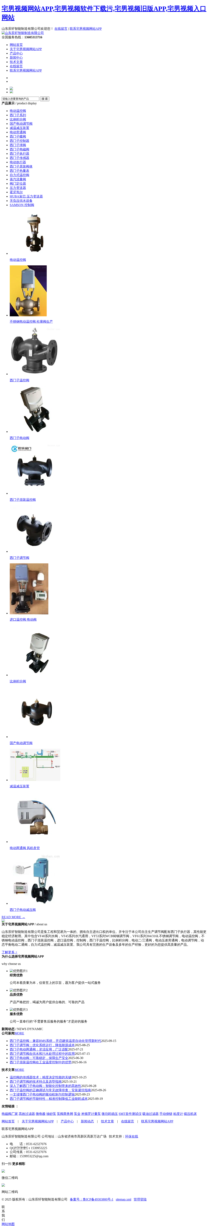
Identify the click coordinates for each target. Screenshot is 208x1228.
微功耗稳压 (110, 1113)
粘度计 (178, 1113)
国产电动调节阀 (21, 123)
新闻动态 (87, 1121)
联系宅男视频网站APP (86, 28)
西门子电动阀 (19, 438)
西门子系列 (18, 115)
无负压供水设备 (21, 200)
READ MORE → (13, 917)
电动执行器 (18, 162)
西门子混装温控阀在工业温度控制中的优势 (41, 1062)
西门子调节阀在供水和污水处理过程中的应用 (42, 1053)
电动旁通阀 (18, 132)
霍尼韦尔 (16, 192)
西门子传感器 (19, 158)
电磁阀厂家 (10, 1113)
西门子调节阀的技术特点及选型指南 (36, 1081)
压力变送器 (18, 188)
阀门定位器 (18, 183)
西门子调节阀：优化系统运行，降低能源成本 (42, 1045)
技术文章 (16, 62)
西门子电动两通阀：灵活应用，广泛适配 (39, 1049)
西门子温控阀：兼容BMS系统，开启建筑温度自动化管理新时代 (55, 1041)
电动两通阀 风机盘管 (25, 848)
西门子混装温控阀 (23, 499)
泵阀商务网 (65, 1113)
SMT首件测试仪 (130, 1113)
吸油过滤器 (150, 1113)
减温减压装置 (19, 128)
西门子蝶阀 (18, 136)
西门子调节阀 (19, 557)
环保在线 (131, 1136)
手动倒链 (165, 1113)
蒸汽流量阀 (18, 179)
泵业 (77, 1113)
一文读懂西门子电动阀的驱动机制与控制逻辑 (42, 1094)
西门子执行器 (19, 153)
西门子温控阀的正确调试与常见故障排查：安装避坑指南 (50, 1090)
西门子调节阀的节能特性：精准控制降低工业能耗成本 (49, 1098)
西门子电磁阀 (19, 149)
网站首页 (16, 44)
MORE (19, 1033)
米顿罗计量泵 (91, 1113)
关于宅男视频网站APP (26, 49)
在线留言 (60, 28)
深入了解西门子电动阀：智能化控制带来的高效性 (45, 1086)
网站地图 (8, 1224)
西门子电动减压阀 (23, 909)
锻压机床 (190, 1113)
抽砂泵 (51, 1113)
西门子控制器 (19, 140)
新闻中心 (16, 57)
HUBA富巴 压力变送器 (26, 196)
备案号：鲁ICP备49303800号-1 (91, 1199)
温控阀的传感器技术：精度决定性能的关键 (41, 1077)
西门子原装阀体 (21, 166)
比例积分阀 (18, 119)
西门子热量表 (19, 170)
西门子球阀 (18, 145)
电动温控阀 (18, 111)
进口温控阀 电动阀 (23, 619)
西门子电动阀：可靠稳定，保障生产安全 (39, 1058)
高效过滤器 (27, 1113)
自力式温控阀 (19, 175)
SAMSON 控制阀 (22, 205)
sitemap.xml (123, 1199)
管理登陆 (140, 1199)
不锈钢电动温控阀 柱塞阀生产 (31, 321)
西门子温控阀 (19, 380)
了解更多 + (9, 952)
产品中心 (16, 53)
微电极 (41, 1113)
